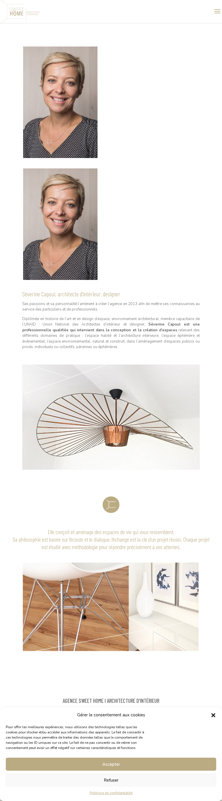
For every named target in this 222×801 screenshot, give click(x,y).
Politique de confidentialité (111, 793)
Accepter (111, 764)
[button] (213, 715)
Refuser (111, 780)
